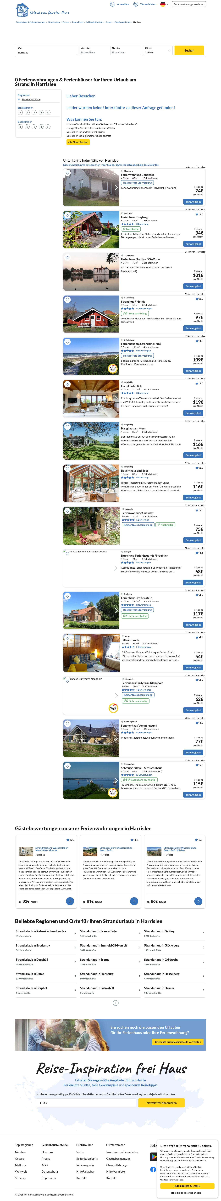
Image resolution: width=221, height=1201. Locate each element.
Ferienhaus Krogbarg (134, 217)
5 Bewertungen (143, 646)
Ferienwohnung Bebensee (138, 174)
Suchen (189, 50)
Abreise (116, 48)
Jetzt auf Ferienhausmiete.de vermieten (178, 1041)
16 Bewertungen (144, 732)
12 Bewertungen (144, 308)
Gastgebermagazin (118, 1158)
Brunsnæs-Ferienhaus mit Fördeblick (144, 555)
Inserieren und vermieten (122, 1152)
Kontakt (81, 1178)
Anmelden (123, 4)
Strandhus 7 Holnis (133, 301)
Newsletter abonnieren (162, 1103)
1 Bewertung (142, 223)
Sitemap (20, 1178)
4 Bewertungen (143, 350)
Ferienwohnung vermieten (189, 4)
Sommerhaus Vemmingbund (139, 725)
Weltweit (21, 1171)
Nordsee (20, 1152)
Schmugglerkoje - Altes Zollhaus (141, 768)
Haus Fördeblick (131, 386)
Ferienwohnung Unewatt (138, 513)
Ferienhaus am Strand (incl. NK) (141, 343)
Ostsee (19, 1158)
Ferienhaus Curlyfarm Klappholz (142, 683)
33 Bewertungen (144, 774)
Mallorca (20, 1165)
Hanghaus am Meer (133, 428)
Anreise (85, 48)
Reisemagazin (85, 1165)
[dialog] (187, 1169)
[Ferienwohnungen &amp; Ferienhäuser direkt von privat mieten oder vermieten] (42, 12)
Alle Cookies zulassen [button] (187, 1186)
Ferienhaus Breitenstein (136, 598)
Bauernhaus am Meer (134, 470)
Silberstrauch (130, 640)
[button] (187, 1193)
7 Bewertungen (143, 562)
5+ (48, 112)
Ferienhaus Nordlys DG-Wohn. (140, 259)
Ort (20, 48)
